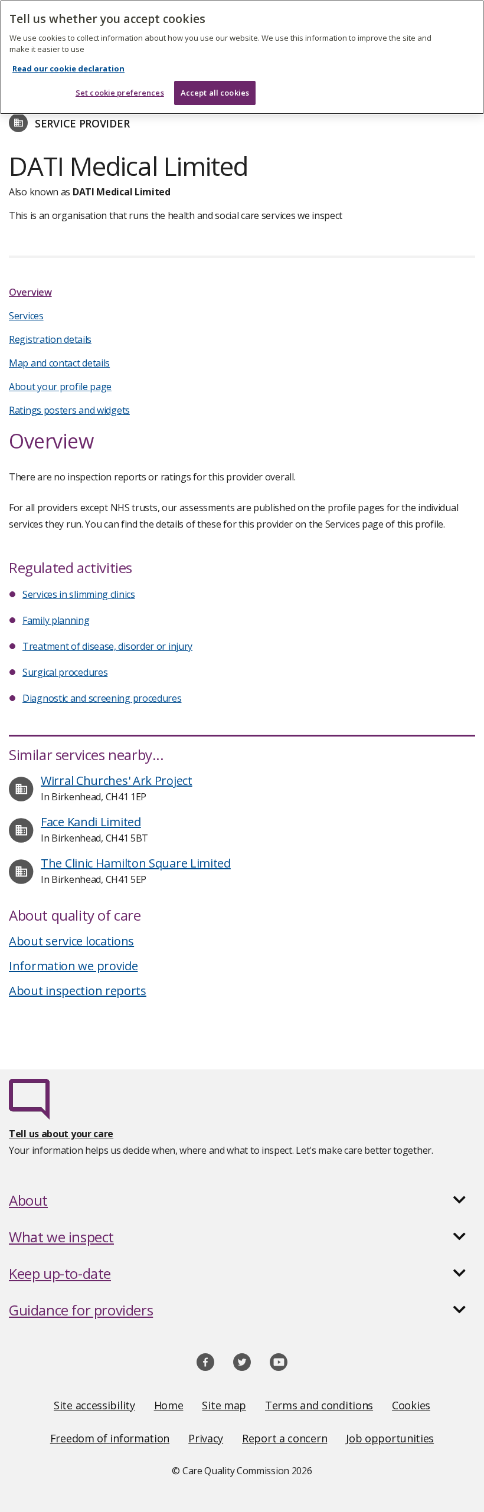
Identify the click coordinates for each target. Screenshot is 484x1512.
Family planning (56, 620)
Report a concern (284, 1438)
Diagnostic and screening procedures (102, 698)
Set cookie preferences (120, 92)
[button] (242, 1200)
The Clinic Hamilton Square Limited (136, 863)
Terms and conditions (319, 1405)
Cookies (411, 1405)
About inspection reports (77, 991)
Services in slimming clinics (78, 594)
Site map (224, 1405)
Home (169, 1405)
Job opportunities (390, 1438)
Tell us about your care (61, 1133)
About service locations (71, 941)
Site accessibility (94, 1405)
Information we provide (73, 966)
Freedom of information (109, 1438)
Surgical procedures (64, 672)
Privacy (205, 1438)
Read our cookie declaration (68, 68)
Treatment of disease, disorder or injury (107, 646)
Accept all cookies (215, 92)
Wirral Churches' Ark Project (116, 780)
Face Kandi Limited (91, 822)
